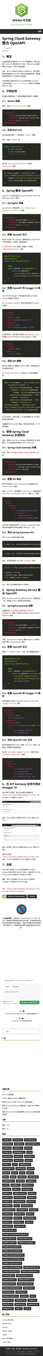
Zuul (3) (27, 1309)
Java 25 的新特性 (8, 1094)
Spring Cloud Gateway (20, 83)
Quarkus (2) (7, 1214)
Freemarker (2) (19, 1152)
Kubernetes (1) (8, 1181)
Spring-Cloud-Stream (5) (12, 1267)
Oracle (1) (31, 1202)
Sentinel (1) (18, 1222)
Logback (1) (31, 1181)
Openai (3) (31, 1197)
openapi (32, 896)
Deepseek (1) (7, 1144)
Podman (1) (7, 1206)
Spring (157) (7, 1226)
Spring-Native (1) (9, 1280)
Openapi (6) (7, 1202)
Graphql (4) (7, 1160)
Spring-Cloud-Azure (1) (11, 1247)
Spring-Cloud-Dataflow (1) (13, 1255)
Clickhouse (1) (30, 1140)
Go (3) (29, 1152)
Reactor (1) (7, 1218)
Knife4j (4, 1327)
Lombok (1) (16, 1185)
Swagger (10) (8, 1300)
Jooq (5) (6, 1173)
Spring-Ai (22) (20, 1226)
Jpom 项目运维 (7, 1338)
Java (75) (31, 1169)
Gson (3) (29, 1160)
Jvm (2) (5, 1177)
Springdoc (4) (8, 1292)
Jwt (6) (13, 1177)
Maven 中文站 (7, 1331)
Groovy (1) (19, 1160)
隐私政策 (18, 1349)
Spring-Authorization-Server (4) (15, 1234)
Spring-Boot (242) (24, 1239)
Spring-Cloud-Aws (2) (26, 1243)
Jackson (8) (21, 1169)
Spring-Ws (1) (29, 1288)
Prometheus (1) (8, 1210)
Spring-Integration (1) (30, 1271)
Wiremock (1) (8, 1309)
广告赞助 (8, 1349)
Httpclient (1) (8, 1169)
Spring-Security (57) (25, 1284)
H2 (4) (15, 1165)
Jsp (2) (22, 1173)
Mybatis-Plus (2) (20, 1193)
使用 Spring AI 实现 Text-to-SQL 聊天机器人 (17, 1102)
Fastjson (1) (18, 1148)
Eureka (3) (6, 1148)
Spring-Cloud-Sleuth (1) (12, 1263)
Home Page (6, 1342)
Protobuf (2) (22, 1210)
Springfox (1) (21, 1292)
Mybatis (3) (7, 1193)
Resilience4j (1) (29, 1218)
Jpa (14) (14, 1173)
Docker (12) (19, 1144)
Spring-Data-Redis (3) (11, 1271)
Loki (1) (5, 1185)
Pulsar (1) (33, 1210)
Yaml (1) (19, 1309)
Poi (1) (17, 1206)
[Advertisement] (21, 955)
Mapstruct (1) (28, 1185)
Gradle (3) (18, 1156)
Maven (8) (6, 1189)
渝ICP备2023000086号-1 (30, 1349)
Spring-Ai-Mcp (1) (9, 1230)
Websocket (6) (33, 1304)
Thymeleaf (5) (20, 1300)
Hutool (4, 1335)
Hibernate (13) (25, 1165)
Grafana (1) (29, 1156)
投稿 (13, 1349)
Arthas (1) (6, 1140)
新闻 (3, 1129)
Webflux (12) (7, 1304)
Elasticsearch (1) (32, 1144)
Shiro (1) (29, 1222)
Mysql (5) (32, 1193)
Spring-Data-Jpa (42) (31, 1267)
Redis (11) (18, 1218)
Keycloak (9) (33, 1177)
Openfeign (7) (19, 1202)
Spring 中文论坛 (8, 1320)
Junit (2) (30, 1173)
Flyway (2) (7, 1152)
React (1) (30, 1214)
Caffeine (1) (18, 1140)
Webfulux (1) (20, 1304)
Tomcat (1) (32, 1300)
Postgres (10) (27, 1206)
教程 (6, 51)
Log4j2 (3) (20, 1181)
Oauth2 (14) (7, 1197)
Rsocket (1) (7, 1222)
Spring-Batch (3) (9, 1239)
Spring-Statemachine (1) (12, 1288)
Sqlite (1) (24, 1296)
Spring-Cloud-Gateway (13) (13, 1259)
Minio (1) (16, 1189)
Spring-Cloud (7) (9, 1243)
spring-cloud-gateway (16, 896)
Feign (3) (28, 1148)
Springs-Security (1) (10, 1296)
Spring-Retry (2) (9, 1284)
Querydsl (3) (19, 1214)
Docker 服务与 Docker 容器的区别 (14, 1098)
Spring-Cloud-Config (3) (12, 1251)
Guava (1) (6, 1165)
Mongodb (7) (27, 1189)
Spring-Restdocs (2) (26, 1280)
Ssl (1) (33, 1296)
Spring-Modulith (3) (24, 1276)
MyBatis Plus (7, 1323)
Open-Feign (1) (20, 1197)
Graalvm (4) (7, 1156)
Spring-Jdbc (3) (8, 1276)
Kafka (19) (22, 1177)
